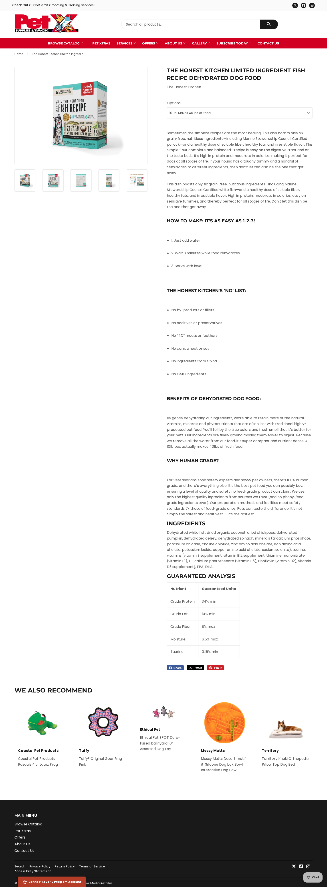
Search (19, 866)
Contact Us (268, 43)
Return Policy (65, 866)
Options (174, 103)
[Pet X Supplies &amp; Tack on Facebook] (301, 866)
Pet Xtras (101, 43)
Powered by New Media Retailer (88, 883)
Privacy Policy (40, 866)
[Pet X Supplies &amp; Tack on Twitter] (294, 866)
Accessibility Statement (32, 871)
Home (18, 54)
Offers (149, 43)
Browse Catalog (64, 43)
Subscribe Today (232, 43)
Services (125, 43)
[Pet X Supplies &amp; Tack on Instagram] (308, 866)
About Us (174, 43)
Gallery (200, 43)
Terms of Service (92, 866)
